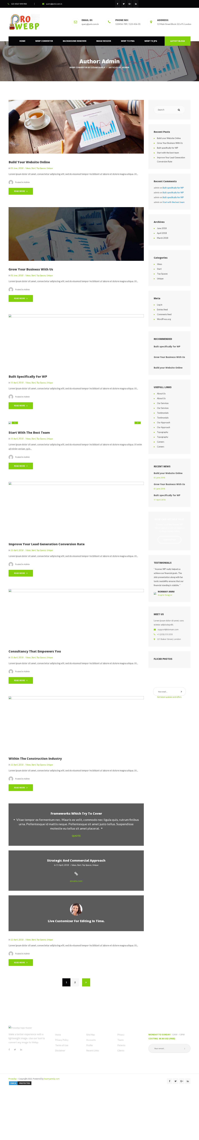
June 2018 (162, 228)
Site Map (90, 1034)
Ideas (28, 168)
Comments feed (164, 314)
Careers (160, 442)
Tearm (120, 1040)
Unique (50, 168)
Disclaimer (60, 1050)
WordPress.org (164, 319)
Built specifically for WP (28, 376)
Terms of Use (61, 1045)
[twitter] (123, 4)
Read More (19, 191)
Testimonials (163, 413)
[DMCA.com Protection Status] (20, 1083)
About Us (161, 393)
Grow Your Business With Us (31, 269)
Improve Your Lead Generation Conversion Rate (47, 544)
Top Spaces (41, 168)
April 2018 (162, 233)
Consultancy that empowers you (35, 651)
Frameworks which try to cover (76, 813)
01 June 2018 (159, 477)
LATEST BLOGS (177, 41)
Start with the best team (29, 432)
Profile (89, 1045)
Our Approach (163, 422)
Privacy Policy (61, 1040)
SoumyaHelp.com (53, 1078)
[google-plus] (129, 4)
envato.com (76, 880)
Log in (159, 304)
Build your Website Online (29, 162)
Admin (27, 182)
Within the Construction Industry (35, 758)
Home (58, 1034)
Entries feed (162, 309)
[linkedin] (136, 4)
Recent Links (92, 1050)
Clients (120, 1050)
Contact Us (169, 539)
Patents (121, 1045)
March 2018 (162, 238)
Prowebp (13, 1078)
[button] (15, 423)
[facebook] (117, 4)
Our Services (163, 403)
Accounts (91, 1040)
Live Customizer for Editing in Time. (76, 921)
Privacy (120, 1034)
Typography (162, 432)
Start (33, 168)
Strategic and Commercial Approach (76, 860)
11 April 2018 (159, 499)
